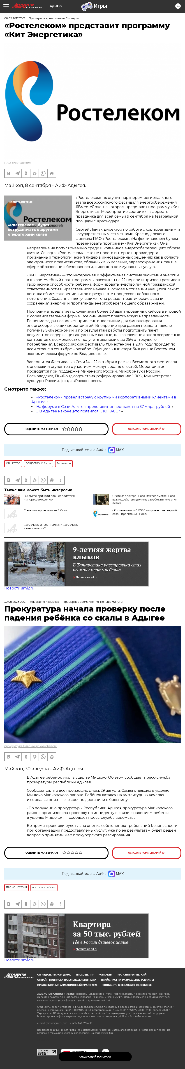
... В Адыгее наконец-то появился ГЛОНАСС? (78, 411)
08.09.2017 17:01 (14, 18)
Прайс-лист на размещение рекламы (127, 979)
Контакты (105, 974)
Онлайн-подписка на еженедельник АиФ (66, 979)
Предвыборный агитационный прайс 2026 (67, 985)
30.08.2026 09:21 (15, 601)
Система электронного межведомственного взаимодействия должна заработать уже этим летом (144, 499)
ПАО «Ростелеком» (17, 162)
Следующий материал (95, 1056)
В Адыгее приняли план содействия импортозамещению (49, 497)
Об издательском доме (54, 974)
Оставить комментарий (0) (146, 429)
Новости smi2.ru (19, 588)
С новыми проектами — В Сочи (45, 510)
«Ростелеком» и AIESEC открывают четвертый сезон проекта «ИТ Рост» (144, 512)
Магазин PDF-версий (132, 974)
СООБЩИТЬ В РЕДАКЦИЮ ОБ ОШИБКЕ (127, 985)
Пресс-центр (84, 974)
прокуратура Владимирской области (30, 746)
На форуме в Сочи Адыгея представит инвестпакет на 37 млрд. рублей (103, 407)
